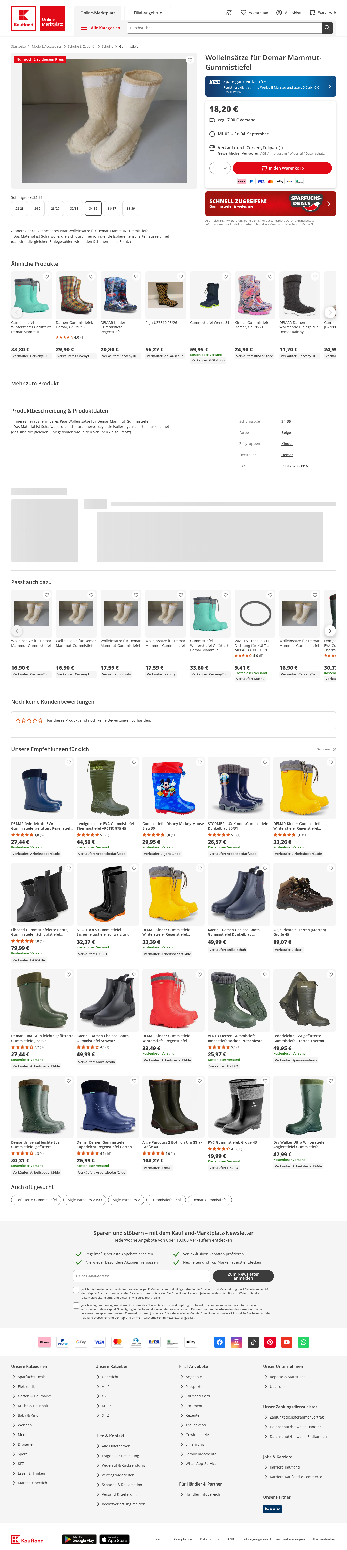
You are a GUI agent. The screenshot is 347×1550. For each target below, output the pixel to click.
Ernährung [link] (195, 1444)
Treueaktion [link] (196, 1425)
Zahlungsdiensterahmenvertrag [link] (297, 1417)
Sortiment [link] (194, 1405)
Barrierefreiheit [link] (324, 1539)
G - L (105, 1396)
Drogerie (25, 1444)
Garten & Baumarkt (34, 1396)
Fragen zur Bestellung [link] (120, 1455)
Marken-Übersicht (33, 1482)
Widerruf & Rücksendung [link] (123, 1465)
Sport (22, 1454)
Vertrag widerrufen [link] (118, 1475)
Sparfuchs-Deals (32, 1376)
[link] (147, 13)
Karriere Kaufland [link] (285, 1467)
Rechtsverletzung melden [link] (123, 1504)
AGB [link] (231, 1539)
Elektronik (26, 1386)
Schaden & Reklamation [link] (122, 1484)
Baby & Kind (28, 1415)
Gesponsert (324, 749)
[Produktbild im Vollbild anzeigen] (104, 121)
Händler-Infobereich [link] (203, 1494)
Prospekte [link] (194, 1386)
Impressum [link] (157, 1539)
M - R (106, 1405)
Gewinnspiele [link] (197, 1434)
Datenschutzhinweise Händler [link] (295, 1426)
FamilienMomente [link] (201, 1454)
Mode (22, 1434)
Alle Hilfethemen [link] (116, 1446)
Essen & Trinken (31, 1473)
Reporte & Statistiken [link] (288, 1376)
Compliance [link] (183, 1539)
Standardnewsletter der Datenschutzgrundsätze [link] (129, 1293)
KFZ (21, 1463)
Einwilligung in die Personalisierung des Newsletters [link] (151, 1309)
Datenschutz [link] (209, 1539)
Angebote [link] (194, 1376)
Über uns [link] (278, 1386)
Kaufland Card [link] (198, 1396)
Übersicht (110, 1376)
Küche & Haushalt (33, 1405)
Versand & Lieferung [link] (119, 1494)
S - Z (105, 1415)
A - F (105, 1386)
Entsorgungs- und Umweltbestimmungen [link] (273, 1539)
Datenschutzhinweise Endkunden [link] (298, 1436)
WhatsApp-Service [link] (201, 1463)
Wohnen (25, 1425)
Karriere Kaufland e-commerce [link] (296, 1476)
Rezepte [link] (192, 1415)
